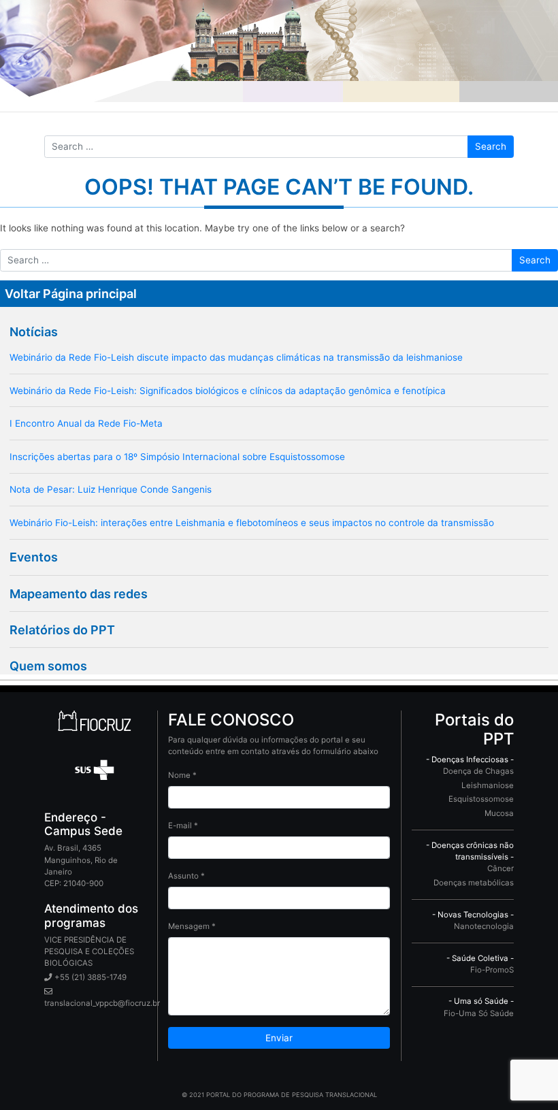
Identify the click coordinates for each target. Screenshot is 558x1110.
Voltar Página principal (71, 294)
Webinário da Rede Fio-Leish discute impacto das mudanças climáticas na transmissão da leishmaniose (236, 357)
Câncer (500, 868)
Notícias (34, 332)
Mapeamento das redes (79, 594)
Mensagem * (192, 926)
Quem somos (48, 666)
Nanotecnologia (484, 926)
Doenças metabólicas (473, 882)
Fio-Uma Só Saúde (479, 1013)
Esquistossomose (481, 799)
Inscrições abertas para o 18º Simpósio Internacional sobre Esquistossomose (177, 456)
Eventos (34, 557)
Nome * (182, 775)
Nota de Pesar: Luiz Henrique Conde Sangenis (111, 489)
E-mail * (183, 825)
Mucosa (499, 813)
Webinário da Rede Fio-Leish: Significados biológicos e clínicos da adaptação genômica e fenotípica (228, 390)
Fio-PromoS (492, 970)
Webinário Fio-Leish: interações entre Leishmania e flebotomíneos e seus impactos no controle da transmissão (252, 522)
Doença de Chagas (478, 771)
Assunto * (186, 876)
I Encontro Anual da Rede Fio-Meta (86, 423)
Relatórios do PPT (62, 630)
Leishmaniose (487, 785)
